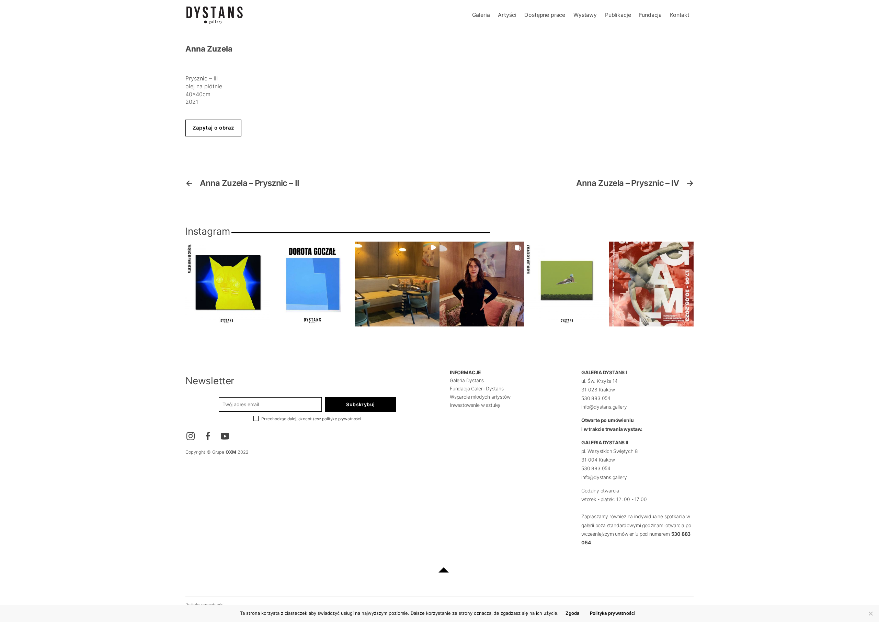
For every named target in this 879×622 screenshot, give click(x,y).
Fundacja (650, 15)
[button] (227, 284)
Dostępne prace (544, 15)
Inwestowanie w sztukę (475, 405)
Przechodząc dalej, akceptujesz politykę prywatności (311, 418)
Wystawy (585, 15)
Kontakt (679, 15)
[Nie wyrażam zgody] (870, 613)
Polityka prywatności (613, 613)
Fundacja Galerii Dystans (477, 388)
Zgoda (572, 613)
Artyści (507, 15)
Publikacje (618, 15)
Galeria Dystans (467, 380)
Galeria (481, 15)
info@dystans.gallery (604, 407)
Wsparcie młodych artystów (480, 397)
